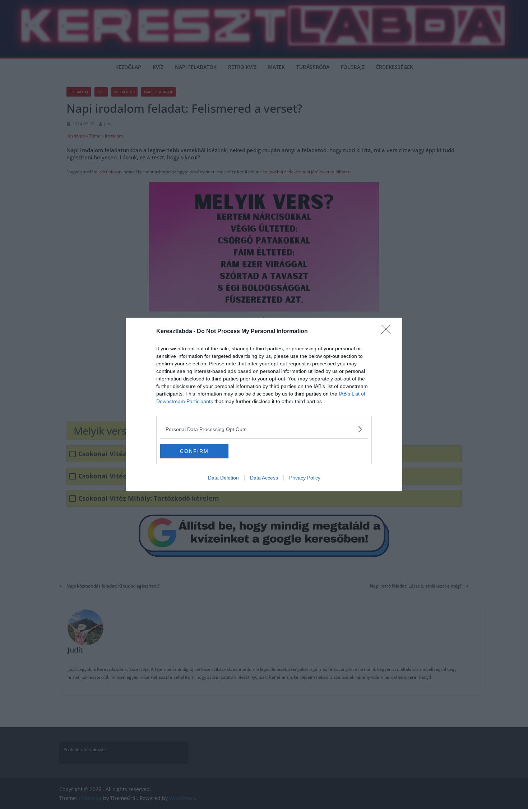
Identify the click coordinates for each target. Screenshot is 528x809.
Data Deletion (223, 478)
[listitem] (264, 429)
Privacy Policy (304, 478)
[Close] (388, 331)
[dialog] (264, 404)
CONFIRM (194, 451)
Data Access (264, 478)
